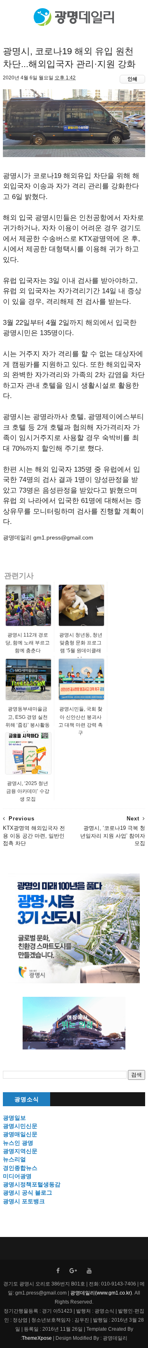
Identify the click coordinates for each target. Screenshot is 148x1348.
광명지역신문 (20, 1151)
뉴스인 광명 (18, 1143)
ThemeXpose (37, 1338)
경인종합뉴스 (20, 1168)
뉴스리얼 (14, 1159)
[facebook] (58, 1270)
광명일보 (14, 1117)
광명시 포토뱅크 (24, 1201)
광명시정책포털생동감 (31, 1184)
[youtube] (89, 1270)
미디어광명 (17, 1176)
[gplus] (73, 1270)
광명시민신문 (20, 1126)
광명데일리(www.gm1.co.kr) (101, 1293)
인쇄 (132, 79)
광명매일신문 (20, 1134)
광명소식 (26, 1099)
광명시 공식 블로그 (27, 1192)
